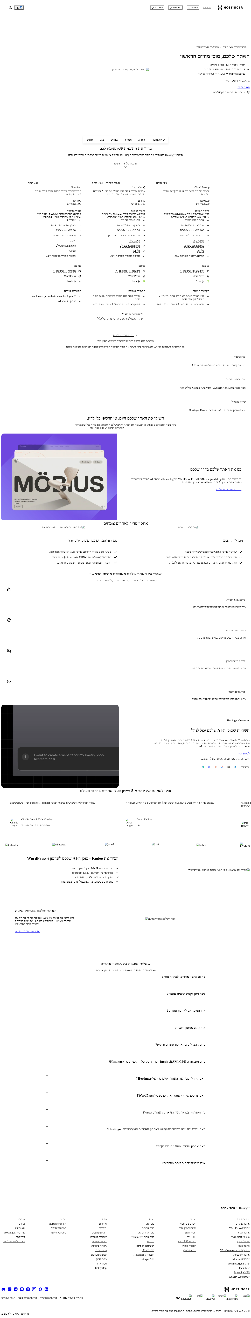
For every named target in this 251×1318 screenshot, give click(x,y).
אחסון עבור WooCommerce (235, 1250)
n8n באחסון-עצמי (240, 1237)
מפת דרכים (101, 1250)
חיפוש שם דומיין (187, 1223)
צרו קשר (20, 1237)
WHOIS (191, 1237)
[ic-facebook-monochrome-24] (40, 1289)
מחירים (207, 7)
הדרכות (21, 1223)
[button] (125, 977)
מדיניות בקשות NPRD (71, 1297)
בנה (102, 140)
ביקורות (103, 1228)
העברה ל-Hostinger (144, 1254)
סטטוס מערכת (99, 1254)
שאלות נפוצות (158, 140)
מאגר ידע (20, 1228)
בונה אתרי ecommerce (142, 1237)
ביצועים (114, 140)
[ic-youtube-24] (22, 1289)
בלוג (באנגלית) (58, 1232)
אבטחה (127, 140)
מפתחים (177, 7)
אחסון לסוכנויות (241, 1254)
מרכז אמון (101, 1259)
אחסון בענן (244, 1245)
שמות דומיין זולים (187, 1228)
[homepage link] (230, 7)
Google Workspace (239, 1276)
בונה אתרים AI (146, 1232)
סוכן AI (141, 140)
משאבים (159, 7)
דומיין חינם (190, 1232)
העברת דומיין (189, 1245)
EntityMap (101, 1268)
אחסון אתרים (243, 1223)
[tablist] (125, 427)
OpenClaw (244, 1268)
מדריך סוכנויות (99, 1245)
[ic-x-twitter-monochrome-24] (28, 1289)
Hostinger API (146, 1259)
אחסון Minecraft (241, 1259)
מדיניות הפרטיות (48, 1297)
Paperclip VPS (242, 1272)
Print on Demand (145, 1245)
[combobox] (125, 166)
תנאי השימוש (8, 1297)
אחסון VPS (244, 1232)
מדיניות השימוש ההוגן (113, 341)
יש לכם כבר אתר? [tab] (107, 427)
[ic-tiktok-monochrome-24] (10, 1289)
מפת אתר (101, 1263)
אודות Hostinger (57, 1223)
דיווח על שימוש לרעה (14, 1241)
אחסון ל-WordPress (239, 1228)
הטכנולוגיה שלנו (58, 1228)
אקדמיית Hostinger (14, 1232)
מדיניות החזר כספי (27, 1297)
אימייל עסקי (243, 1241)
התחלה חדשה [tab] (115, 427)
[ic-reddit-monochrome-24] (16, 1289)
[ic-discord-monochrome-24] (3, 1289)
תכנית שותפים (99, 1232)
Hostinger (244, 1208)
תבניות (150, 1241)
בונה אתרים (148, 1228)
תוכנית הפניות (99, 1241)
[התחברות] (10, 7)
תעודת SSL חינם (187, 1241)
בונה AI (150, 1223)
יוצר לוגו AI (148, 1250)
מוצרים (194, 7)
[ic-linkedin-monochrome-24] (46, 1289)
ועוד (178, 1297)
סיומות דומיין (189, 1250)
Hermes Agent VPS (239, 1263)
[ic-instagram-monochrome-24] (34, 1289)
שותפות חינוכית (98, 1237)
